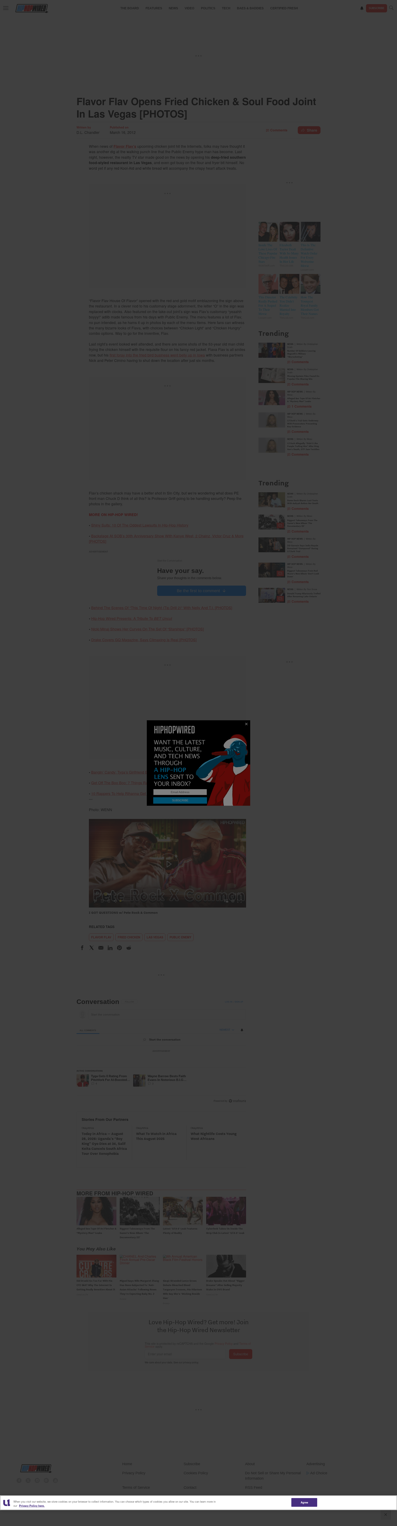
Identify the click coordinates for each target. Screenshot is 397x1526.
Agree (304, 1502)
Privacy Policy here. (32, 1506)
